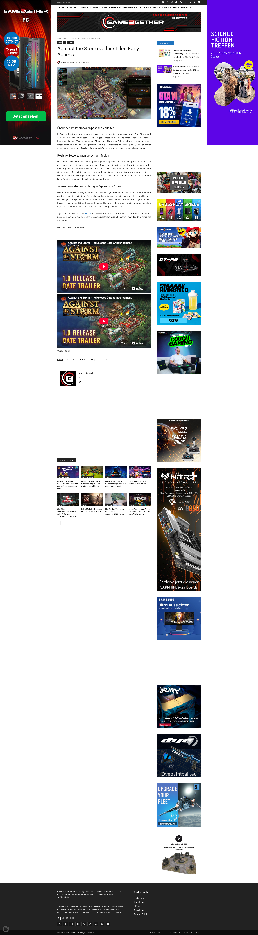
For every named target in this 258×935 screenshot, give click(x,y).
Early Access (84, 360)
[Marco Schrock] (59, 62)
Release (107, 360)
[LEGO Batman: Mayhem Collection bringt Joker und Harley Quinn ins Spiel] (116, 472)
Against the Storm (71, 360)
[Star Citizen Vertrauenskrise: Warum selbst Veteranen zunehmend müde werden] (68, 499)
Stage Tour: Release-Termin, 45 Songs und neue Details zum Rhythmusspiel (140, 511)
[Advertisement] (104, 424)
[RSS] (181, 2)
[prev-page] (59, 523)
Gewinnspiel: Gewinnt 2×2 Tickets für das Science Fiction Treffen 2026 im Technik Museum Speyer (186, 70)
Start (59, 38)
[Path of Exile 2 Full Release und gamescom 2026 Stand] (92, 499)
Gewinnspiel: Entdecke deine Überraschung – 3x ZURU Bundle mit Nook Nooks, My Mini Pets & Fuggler (186, 53)
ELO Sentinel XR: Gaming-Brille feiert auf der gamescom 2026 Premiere (115, 511)
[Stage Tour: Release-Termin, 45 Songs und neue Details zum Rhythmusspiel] (140, 499)
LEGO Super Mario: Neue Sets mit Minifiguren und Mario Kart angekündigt (90, 483)
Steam (88, 213)
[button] (6, 929)
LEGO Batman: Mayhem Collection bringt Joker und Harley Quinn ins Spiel (115, 483)
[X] (194, 2)
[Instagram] (172, 2)
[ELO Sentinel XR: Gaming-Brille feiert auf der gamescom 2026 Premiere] (116, 499)
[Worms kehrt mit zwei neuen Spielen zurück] (140, 472)
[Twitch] (190, 2)
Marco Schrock (68, 62)
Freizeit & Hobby (63, 477)
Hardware (109, 505)
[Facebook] (167, 2)
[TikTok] (185, 2)
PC (65, 42)
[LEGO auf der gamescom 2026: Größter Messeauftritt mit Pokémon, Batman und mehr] (68, 472)
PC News (71, 42)
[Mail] (176, 2)
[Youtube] (199, 2)
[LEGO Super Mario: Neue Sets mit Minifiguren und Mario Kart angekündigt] (92, 472)
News (65, 38)
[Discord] (163, 2)
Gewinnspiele (165, 43)
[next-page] (63, 523)
